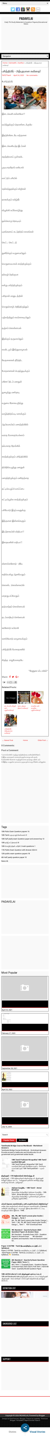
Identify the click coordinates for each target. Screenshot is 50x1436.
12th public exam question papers (15, 854)
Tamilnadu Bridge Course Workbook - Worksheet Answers (20, 1004)
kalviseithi (13, 63)
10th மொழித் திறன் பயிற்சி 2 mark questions (18, 846)
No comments (32, 75)
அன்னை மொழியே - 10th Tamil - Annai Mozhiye (24, 1084)
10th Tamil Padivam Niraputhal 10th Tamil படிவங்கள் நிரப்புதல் (22, 1027)
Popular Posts (8, 1140)
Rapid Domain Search (32, 1420)
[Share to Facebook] (15, 682)
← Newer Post (7, 740)
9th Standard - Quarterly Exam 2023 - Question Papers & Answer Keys (27, 1231)
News (4, 861)
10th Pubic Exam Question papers (15, 831)
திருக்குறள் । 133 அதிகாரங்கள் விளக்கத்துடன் (23, 1063)
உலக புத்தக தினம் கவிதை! (23, 707)
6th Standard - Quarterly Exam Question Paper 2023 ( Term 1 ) (28, 1261)
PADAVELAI (26, 18)
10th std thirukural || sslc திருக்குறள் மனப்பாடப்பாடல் (21, 1274)
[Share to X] (13, 682)
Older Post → (43, 740)
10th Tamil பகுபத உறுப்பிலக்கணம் (14, 835)
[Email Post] (4, 682)
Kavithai (21, 63)
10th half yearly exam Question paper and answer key (22, 839)
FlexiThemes (14, 1419)
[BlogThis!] (10, 682)
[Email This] (8, 682)
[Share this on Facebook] (10, 677)
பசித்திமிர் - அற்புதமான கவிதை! (21, 71)
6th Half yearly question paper (14, 857)
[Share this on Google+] (17, 677)
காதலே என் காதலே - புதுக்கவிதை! (36, 708)
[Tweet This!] (13, 677)
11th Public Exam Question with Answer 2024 (19, 850)
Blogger (42, 1415)
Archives (22, 1140)
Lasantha (37, 1419)
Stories (12, 1431)
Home (5, 63)
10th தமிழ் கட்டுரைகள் (10, 843)
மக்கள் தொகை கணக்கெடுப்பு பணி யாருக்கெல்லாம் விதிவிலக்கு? (19, 1121)
